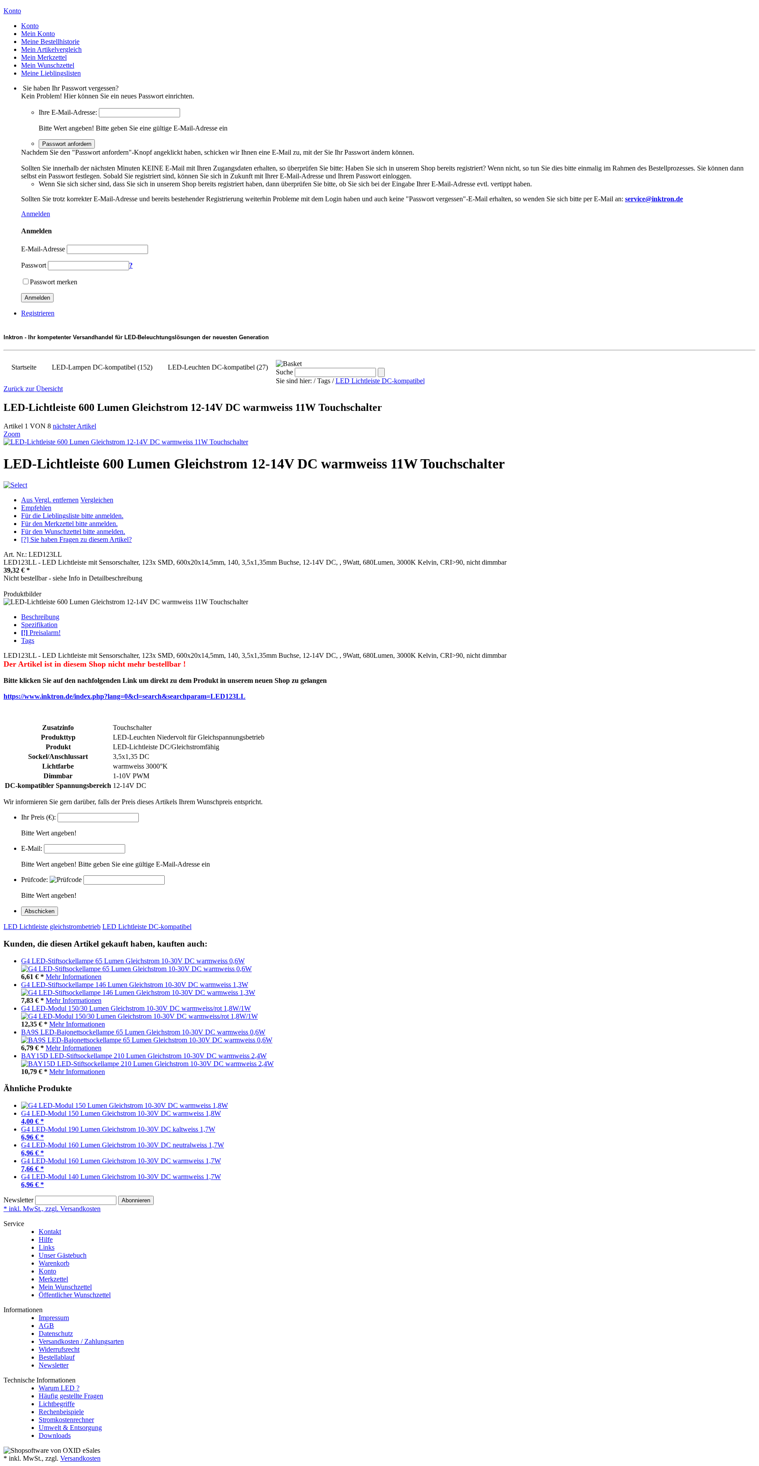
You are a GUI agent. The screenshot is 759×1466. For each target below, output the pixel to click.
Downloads (55, 1435)
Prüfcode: (34, 879)
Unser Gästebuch (63, 1255)
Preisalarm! (41, 632)
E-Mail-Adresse (43, 249)
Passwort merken (53, 282)
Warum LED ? (59, 1388)
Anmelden (35, 214)
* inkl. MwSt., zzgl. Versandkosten (52, 1208)
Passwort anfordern (66, 144)
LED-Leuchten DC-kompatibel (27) (218, 367)
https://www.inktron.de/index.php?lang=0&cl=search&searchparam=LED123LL (125, 696)
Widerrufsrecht (59, 1349)
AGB (46, 1325)
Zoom (12, 434)
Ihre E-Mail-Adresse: (68, 112)
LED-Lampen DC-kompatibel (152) (102, 367)
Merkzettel (53, 1279)
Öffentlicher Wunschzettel (75, 1295)
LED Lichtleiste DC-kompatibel (380, 381)
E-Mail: (31, 848)
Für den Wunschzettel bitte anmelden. (73, 531)
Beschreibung (40, 617)
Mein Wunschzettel (65, 1287)
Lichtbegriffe (57, 1404)
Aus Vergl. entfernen (50, 500)
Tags (27, 640)
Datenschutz (56, 1333)
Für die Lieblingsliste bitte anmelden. (72, 515)
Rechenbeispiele (61, 1411)
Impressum (54, 1317)
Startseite (23, 367)
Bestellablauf (57, 1357)
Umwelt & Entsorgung (70, 1427)
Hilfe (46, 1239)
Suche (284, 372)
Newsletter (18, 1200)
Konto (47, 1271)
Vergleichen (96, 500)
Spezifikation (39, 624)
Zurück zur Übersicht (33, 388)
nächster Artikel (74, 426)
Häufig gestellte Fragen (71, 1396)
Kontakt (50, 1231)
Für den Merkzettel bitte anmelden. (69, 523)
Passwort (33, 265)
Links (46, 1247)
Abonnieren (136, 1200)
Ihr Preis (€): (38, 817)
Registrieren (37, 313)
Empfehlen (36, 508)
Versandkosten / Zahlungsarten (81, 1341)
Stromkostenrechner (66, 1419)
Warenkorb (54, 1263)
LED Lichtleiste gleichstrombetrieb (52, 926)
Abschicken (39, 911)
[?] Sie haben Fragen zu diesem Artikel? (76, 539)
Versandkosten (80, 1458)
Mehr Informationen (73, 976)
